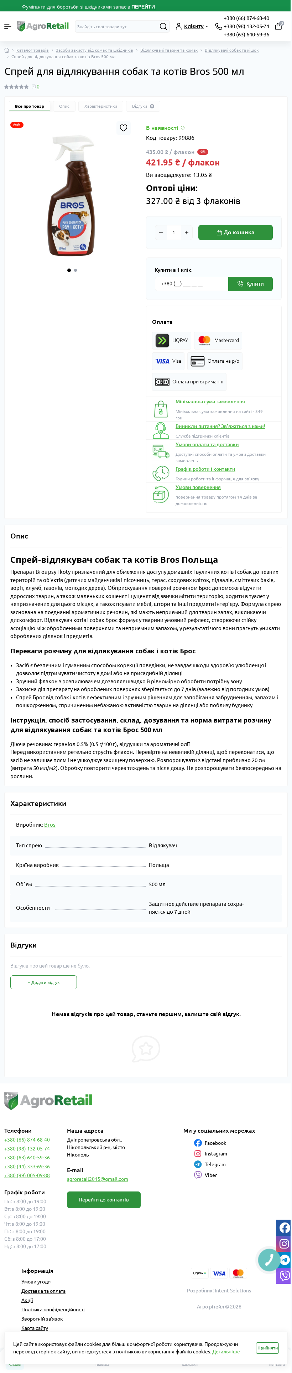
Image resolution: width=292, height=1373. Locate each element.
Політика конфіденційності (53, 1309)
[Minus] (161, 232)
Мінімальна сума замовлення (210, 401)
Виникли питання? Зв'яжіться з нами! (220, 426)
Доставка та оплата (43, 1291)
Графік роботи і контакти (205, 469)
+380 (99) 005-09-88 (27, 1175)
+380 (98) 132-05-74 (246, 26)
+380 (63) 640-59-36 (246, 34)
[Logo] (43, 26)
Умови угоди (36, 1282)
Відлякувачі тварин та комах (169, 50)
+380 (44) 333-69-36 (27, 1166)
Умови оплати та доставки (207, 444)
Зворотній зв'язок (42, 1319)
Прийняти (267, 1348)
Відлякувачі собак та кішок (232, 50)
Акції (27, 1300)
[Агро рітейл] (48, 1101)
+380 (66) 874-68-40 (246, 18)
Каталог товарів (32, 50)
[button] (69, 270)
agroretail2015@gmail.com (97, 1179)
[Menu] (7, 26)
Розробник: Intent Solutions (219, 1290)
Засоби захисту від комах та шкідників (94, 50)
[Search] (163, 26)
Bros (50, 825)
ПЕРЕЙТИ (143, 7)
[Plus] (186, 232)
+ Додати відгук (43, 982)
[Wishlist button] (123, 128)
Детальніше (226, 1351)
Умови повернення (198, 487)
